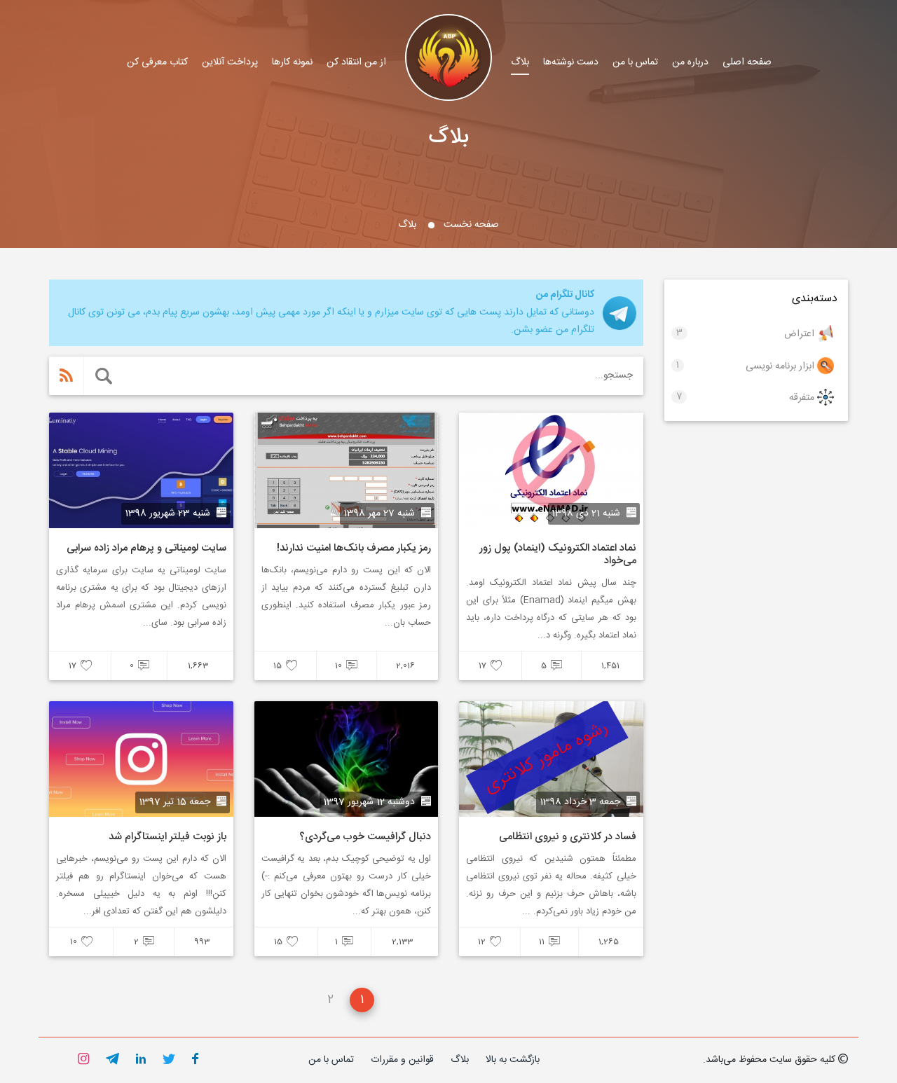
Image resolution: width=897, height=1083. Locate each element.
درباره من (690, 62)
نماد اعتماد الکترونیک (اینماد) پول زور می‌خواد (557, 554)
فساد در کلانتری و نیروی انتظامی (567, 837)
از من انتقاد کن (356, 62)
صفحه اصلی (747, 62)
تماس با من (635, 62)
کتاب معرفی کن (157, 62)
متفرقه (801, 397)
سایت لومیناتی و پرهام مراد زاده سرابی (146, 548)
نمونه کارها (292, 62)
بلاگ (520, 62)
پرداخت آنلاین (230, 62)
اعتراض (799, 334)
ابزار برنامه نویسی (780, 365)
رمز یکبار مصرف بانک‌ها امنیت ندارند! (354, 548)
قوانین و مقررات (402, 1059)
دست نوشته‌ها (570, 62)
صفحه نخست (471, 224)
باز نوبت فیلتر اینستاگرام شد (167, 837)
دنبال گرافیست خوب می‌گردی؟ (365, 837)
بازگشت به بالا (513, 1059)
